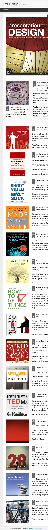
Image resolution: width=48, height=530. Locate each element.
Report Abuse (38, 528)
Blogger (31, 528)
